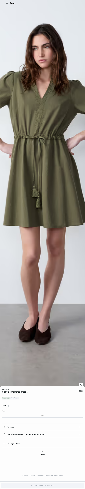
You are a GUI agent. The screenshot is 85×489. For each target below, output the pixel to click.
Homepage (25, 475)
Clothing (32, 475)
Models (54, 475)
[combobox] (42, 415)
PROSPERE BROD (5, 389)
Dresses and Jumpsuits (43, 475)
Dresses (60, 475)
